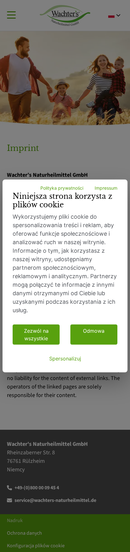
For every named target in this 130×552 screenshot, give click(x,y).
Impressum (106, 188)
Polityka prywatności (61, 188)
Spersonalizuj (65, 358)
